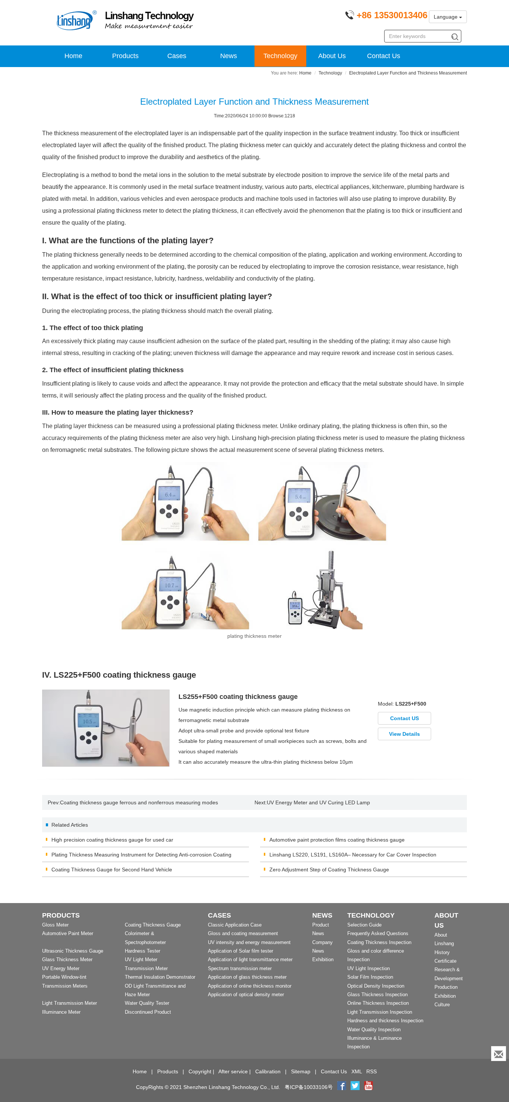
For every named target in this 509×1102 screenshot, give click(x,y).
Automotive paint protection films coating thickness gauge (337, 840)
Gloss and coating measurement (243, 933)
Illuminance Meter (61, 1012)
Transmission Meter (146, 968)
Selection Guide (364, 925)
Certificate (445, 961)
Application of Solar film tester (240, 951)
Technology (280, 56)
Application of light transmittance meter (250, 959)
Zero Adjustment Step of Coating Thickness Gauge (329, 870)
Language (446, 17)
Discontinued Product (148, 1012)
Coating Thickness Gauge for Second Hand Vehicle (111, 870)
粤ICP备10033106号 (309, 1087)
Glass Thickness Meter (67, 959)
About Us (332, 56)
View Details (404, 734)
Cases (176, 56)
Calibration (268, 1071)
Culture (442, 1004)
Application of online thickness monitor (249, 986)
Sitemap (300, 1071)
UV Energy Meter (60, 968)
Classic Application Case (235, 925)
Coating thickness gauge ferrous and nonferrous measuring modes (139, 802)
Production (446, 987)
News (228, 56)
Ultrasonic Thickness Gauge (72, 951)
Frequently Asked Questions (377, 933)
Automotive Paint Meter (67, 933)
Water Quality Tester (147, 1003)
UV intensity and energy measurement (249, 942)
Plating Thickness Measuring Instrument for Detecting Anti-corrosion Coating (141, 855)
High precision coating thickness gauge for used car (112, 840)
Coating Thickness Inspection (379, 942)
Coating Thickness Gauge (153, 925)
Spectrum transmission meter (240, 968)
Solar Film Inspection (370, 977)
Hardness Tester (142, 951)
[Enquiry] (498, 1053)
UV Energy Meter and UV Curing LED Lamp (318, 802)
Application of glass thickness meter (247, 977)
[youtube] (368, 1087)
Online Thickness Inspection (378, 1003)
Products (125, 56)
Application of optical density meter (246, 994)
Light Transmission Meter (69, 1003)
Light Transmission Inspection (379, 1012)
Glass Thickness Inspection (377, 994)
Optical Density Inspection (375, 986)
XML (356, 1071)
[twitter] (356, 1087)
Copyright (200, 1071)
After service (233, 1071)
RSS (371, 1071)
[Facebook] (342, 1087)
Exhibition (322, 959)
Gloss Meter (55, 925)
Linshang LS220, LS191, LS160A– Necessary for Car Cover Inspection (352, 855)
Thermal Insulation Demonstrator (160, 977)
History (442, 952)
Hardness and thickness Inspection (385, 1020)
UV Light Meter (141, 959)
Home (73, 56)
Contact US (404, 718)
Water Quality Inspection (374, 1029)
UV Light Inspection (368, 968)
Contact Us (383, 56)
